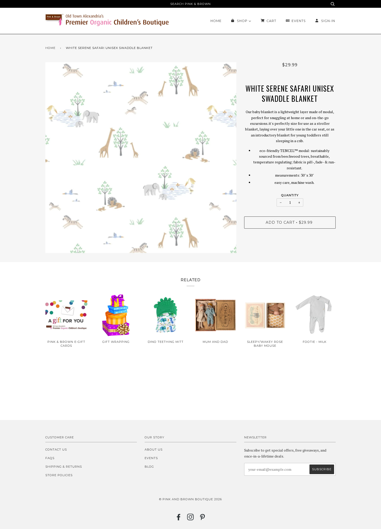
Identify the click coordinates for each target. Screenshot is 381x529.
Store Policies (59, 475)
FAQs (49, 458)
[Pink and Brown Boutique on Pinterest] (202, 518)
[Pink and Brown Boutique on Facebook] (178, 518)
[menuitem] (216, 21)
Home (50, 48)
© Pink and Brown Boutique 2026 (190, 499)
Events (151, 458)
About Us (154, 449)
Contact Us (56, 449)
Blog (149, 466)
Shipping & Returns (63, 466)
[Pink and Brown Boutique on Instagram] (190, 518)
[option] (140, 157)
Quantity (290, 195)
